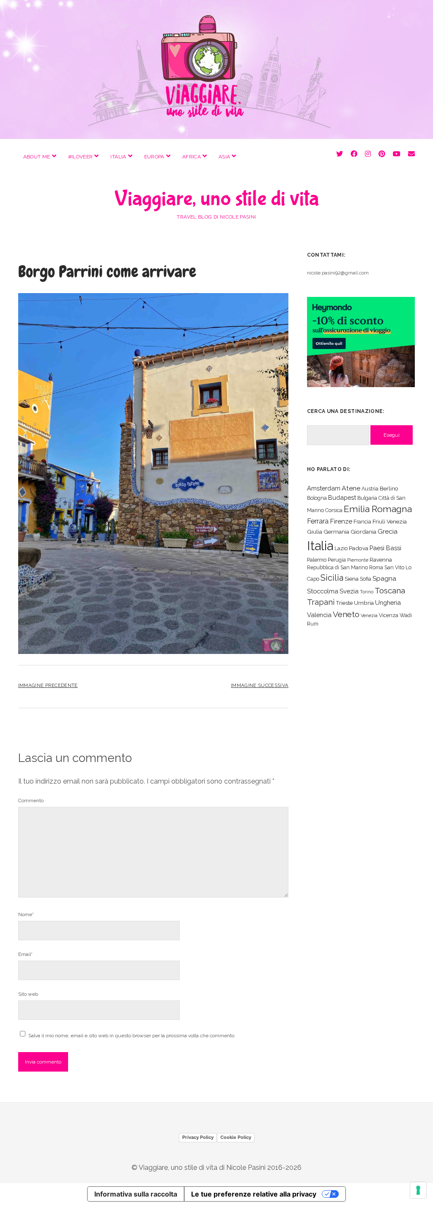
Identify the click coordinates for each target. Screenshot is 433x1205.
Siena (352, 578)
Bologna (317, 498)
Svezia (349, 591)
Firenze (341, 521)
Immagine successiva (259, 685)
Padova (358, 548)
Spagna (384, 578)
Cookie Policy (235, 1137)
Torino (366, 591)
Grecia (387, 531)
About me (36, 157)
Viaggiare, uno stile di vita (217, 198)
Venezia (369, 615)
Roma (376, 567)
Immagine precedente (48, 685)
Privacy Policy (198, 1137)
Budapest (342, 497)
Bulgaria (367, 498)
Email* (25, 954)
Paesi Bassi (385, 547)
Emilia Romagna (378, 509)
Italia (118, 157)
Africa (191, 157)
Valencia (319, 614)
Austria (370, 488)
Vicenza (388, 615)
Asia (224, 157)
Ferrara (318, 521)
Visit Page (216, 69)
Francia (362, 521)
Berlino (389, 488)
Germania (336, 531)
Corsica (334, 510)
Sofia (365, 579)
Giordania (363, 531)
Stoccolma (322, 591)
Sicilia (332, 578)
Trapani (320, 602)
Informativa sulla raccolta (135, 1194)
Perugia (337, 560)
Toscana (390, 590)
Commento (31, 800)
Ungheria (388, 602)
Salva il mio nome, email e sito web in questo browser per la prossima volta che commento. (132, 1036)
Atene (351, 488)
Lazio (341, 548)
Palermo (316, 560)
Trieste (344, 602)
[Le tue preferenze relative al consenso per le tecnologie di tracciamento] (418, 1190)
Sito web (28, 994)
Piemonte (357, 559)
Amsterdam (323, 488)
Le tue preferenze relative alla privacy (253, 1194)
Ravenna (381, 559)
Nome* (26, 914)
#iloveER (80, 157)
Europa (154, 157)
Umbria (364, 602)
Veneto (346, 614)
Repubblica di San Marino (337, 567)
